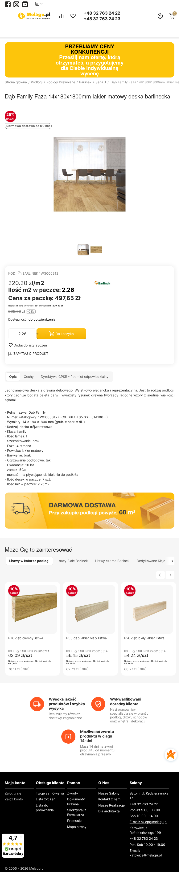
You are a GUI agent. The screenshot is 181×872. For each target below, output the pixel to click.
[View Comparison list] (61, 16)
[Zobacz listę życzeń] (73, 16)
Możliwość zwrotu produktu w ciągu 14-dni (97, 736)
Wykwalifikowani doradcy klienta (125, 701)
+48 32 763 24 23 (102, 18)
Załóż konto (14, 799)
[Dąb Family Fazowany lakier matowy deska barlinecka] (89, 174)
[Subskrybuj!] (25, 4)
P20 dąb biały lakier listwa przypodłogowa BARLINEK (144, 638)
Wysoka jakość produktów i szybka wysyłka (67, 703)
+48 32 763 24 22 (102, 13)
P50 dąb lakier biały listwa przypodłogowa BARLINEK (86, 638)
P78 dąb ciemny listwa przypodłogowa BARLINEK (28, 638)
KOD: (12, 273)
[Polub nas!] (8, 4)
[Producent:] (132, 282)
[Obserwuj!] (16, 4)
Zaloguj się (13, 793)
